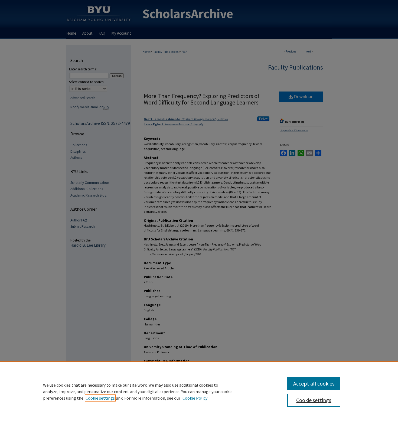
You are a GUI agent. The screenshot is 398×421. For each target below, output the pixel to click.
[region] (199, 391)
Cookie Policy (194, 398)
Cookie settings (100, 398)
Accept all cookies (313, 383)
